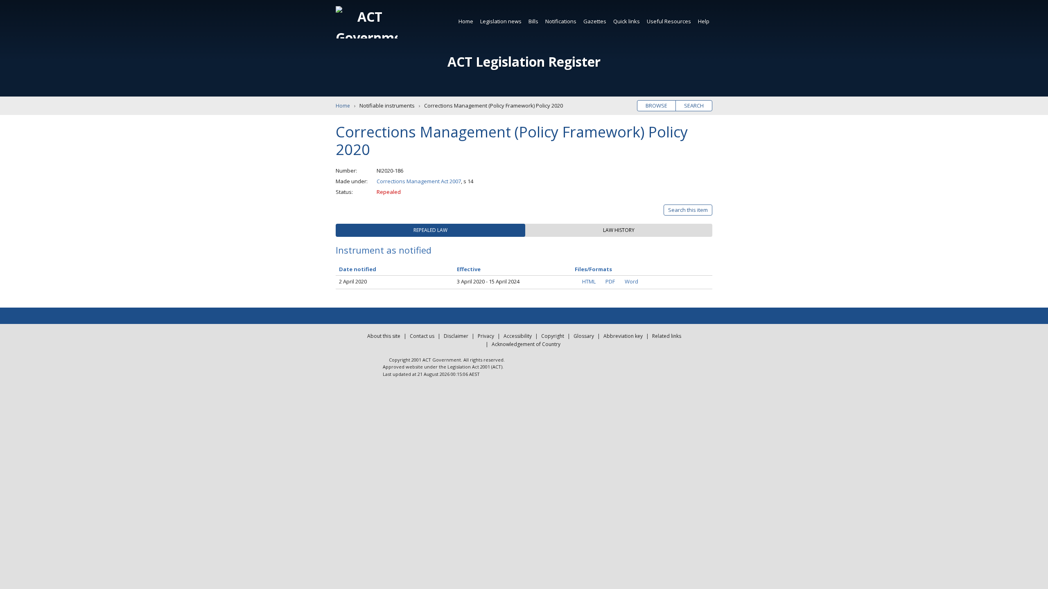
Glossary (584, 336)
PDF (610, 281)
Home (465, 21)
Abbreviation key (623, 336)
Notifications (560, 21)
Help (703, 21)
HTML (589, 281)
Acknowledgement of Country (526, 344)
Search (694, 105)
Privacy (486, 336)
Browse (656, 105)
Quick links (626, 21)
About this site (383, 336)
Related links (666, 336)
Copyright (552, 336)
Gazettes (594, 21)
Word (631, 281)
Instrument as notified (383, 250)
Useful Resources (669, 21)
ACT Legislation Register (524, 61)
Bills (533, 21)
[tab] (430, 230)
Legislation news (501, 21)
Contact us (422, 336)
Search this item (688, 210)
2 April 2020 (353, 281)
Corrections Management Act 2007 (419, 181)
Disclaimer (456, 336)
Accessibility (518, 336)
